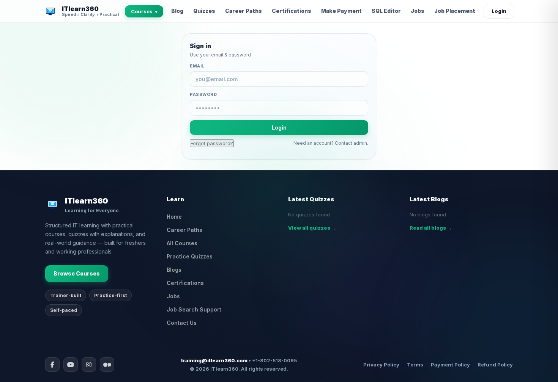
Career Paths (243, 11)
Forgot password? (212, 143)
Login (499, 11)
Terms (415, 365)
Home (174, 216)
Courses (144, 11)
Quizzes (204, 11)
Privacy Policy (381, 365)
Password (203, 94)
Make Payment (341, 11)
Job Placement (454, 11)
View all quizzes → (312, 228)
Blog (177, 11)
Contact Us (182, 322)
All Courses (182, 243)
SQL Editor (386, 11)
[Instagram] (89, 364)
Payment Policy (450, 365)
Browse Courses (77, 273)
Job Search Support (194, 309)
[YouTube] (70, 364)
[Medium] (107, 364)
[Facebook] (52, 364)
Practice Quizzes (190, 256)
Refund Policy (495, 365)
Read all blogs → (431, 228)
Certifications (291, 11)
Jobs (417, 11)
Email (197, 66)
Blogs (174, 269)
